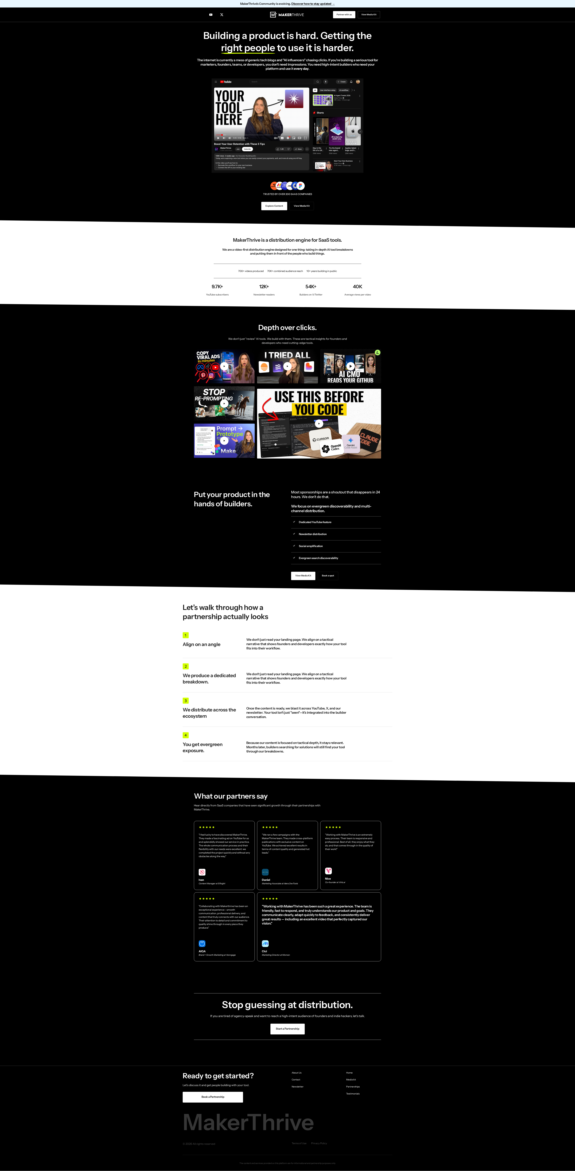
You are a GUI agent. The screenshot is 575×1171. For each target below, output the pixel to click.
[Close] (305, 562)
